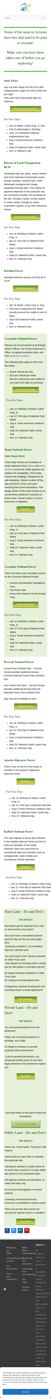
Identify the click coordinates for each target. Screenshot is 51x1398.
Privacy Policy (8, 1382)
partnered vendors (19, 356)
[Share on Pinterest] (26, 1232)
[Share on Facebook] (7, 1232)
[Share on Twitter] (13, 1232)
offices (31, 466)
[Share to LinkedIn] (20, 1232)
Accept (25, 1392)
